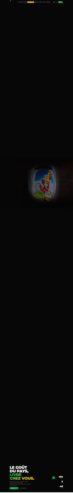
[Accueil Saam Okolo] (12, 2)
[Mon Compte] (57, 2)
